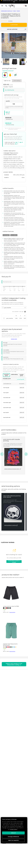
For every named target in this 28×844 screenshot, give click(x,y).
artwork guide (20, 379)
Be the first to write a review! (14, 561)
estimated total (9, 119)
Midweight (6, 235)
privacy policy (13, 829)
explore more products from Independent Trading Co (14, 664)
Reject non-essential (13, 840)
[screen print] (10, 74)
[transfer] (4, 74)
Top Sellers (14, 235)
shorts (18, 10)
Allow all (13, 832)
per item (8, 113)
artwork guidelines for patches (10, 525)
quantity (8, 101)
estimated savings (10, 124)
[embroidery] (15, 74)
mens (14, 10)
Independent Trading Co (6, 10)
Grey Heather (7, 307)
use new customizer (12, 29)
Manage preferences (13, 836)
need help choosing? (8, 70)
